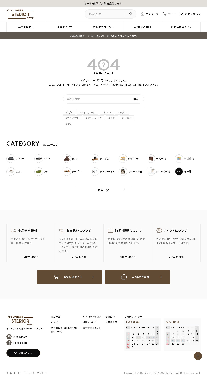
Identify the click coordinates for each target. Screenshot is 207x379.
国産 (112, 118)
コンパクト (73, 118)
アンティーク (94, 118)
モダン (123, 112)
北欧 (70, 112)
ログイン (55, 322)
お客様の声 (111, 322)
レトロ (107, 112)
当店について (64, 27)
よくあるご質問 (142, 27)
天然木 (128, 118)
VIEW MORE (31, 257)
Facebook (20, 342)
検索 (135, 99)
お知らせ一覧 (13, 372)
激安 (70, 124)
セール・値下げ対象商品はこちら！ (103, 3)
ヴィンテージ (88, 112)
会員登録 (110, 316)
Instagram (20, 336)
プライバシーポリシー (35, 372)
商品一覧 (103, 190)
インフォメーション (92, 316)
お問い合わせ (193, 14)
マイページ (152, 14)
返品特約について (92, 327)
